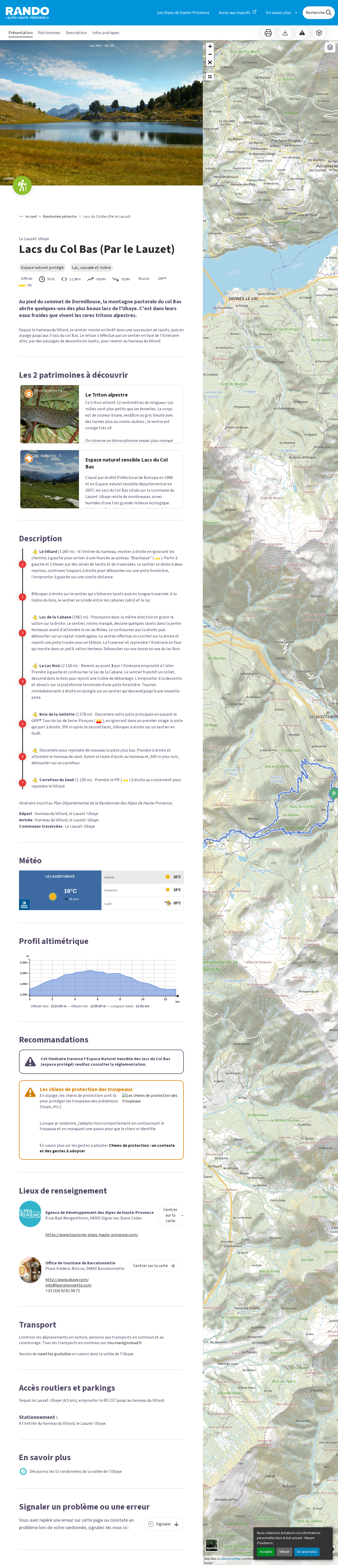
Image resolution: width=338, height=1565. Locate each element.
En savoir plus (307, 1551)
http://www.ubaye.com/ (67, 1280)
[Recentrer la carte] (210, 77)
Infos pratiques (105, 33)
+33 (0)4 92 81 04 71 (62, 1291)
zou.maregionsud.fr (124, 1343)
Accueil (31, 216)
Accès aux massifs (234, 13)
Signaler (163, 1524)
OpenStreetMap (230, 1558)
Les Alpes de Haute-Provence (183, 13)
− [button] (210, 54)
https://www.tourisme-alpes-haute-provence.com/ (91, 1235)
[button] (210, 62)
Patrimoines (49, 33)
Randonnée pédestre (60, 216)
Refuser (284, 1551)
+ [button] (210, 46)
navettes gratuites (54, 1354)
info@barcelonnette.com (68, 1285)
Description (76, 33)
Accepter (266, 1551)
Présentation (20, 33)
